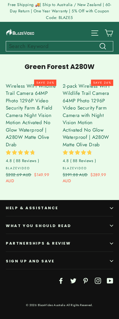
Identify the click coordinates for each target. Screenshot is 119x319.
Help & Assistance (32, 208)
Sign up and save (30, 261)
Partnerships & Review (38, 243)
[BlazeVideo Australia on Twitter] (73, 280)
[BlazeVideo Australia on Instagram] (98, 280)
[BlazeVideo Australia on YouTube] (110, 280)
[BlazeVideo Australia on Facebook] (61, 280)
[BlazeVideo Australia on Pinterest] (85, 280)
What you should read (38, 225)
